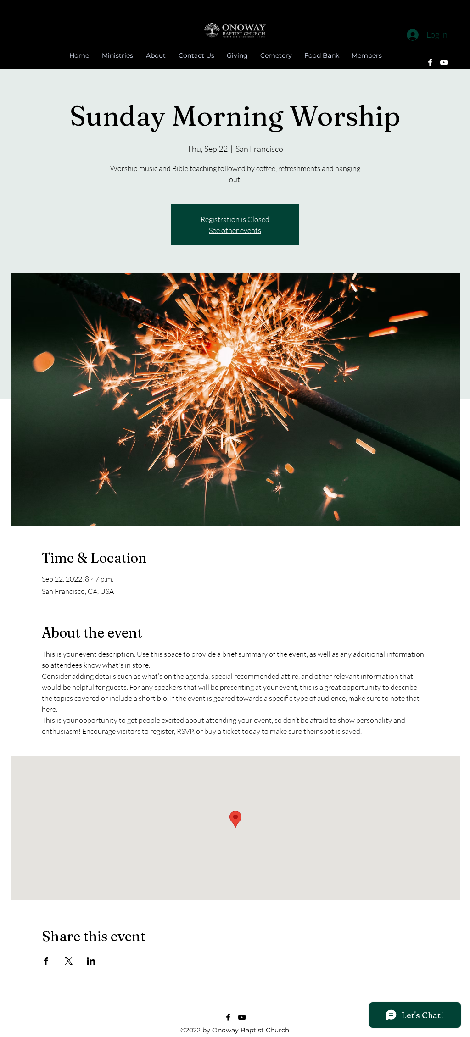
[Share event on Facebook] (46, 961)
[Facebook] (430, 62)
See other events (235, 230)
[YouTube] (443, 62)
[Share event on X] (68, 961)
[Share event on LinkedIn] (91, 961)
